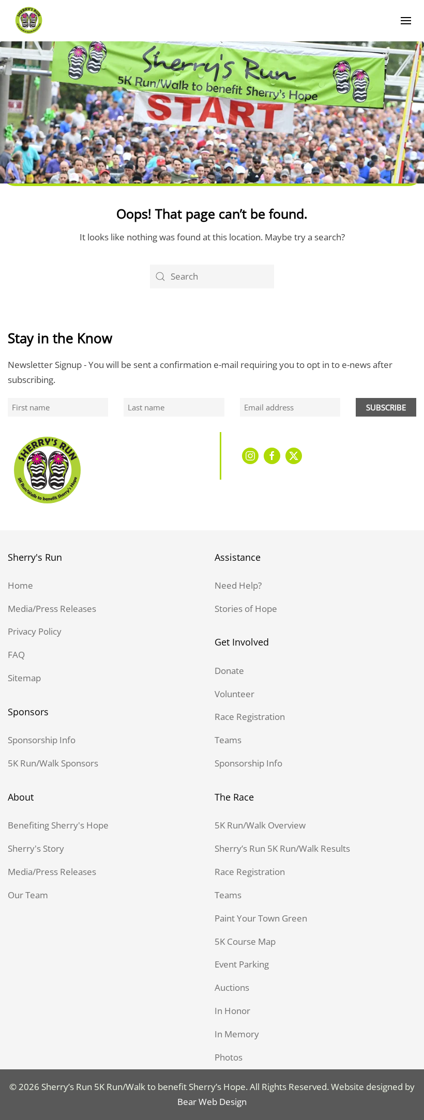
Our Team (28, 895)
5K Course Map (245, 941)
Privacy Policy (35, 631)
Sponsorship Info (41, 740)
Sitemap (24, 678)
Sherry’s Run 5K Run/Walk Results (282, 848)
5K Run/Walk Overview (260, 825)
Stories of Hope (246, 609)
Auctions (232, 987)
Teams (228, 740)
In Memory (237, 1034)
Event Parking (242, 964)
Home (20, 585)
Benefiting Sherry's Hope (58, 825)
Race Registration (250, 717)
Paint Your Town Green (261, 918)
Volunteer (234, 694)
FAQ (16, 655)
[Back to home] (28, 20)
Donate (229, 671)
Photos (229, 1057)
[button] (406, 20)
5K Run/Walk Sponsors (53, 763)
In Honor (232, 1011)
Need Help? (238, 585)
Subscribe (386, 407)
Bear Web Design (212, 1102)
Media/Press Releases (52, 609)
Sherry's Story (36, 848)
